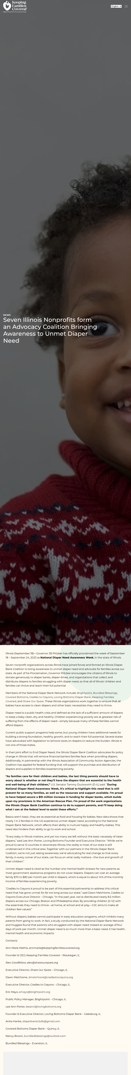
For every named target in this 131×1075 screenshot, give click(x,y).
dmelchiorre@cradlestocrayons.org (50, 977)
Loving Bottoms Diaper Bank (72, 697)
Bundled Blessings (105, 692)
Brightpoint (84, 692)
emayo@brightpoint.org (34, 991)
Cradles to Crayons (41, 697)
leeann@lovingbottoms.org (43, 1006)
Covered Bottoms (17, 697)
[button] (126, 6)
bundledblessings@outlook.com (45, 1036)
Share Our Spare (33, 701)
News (7, 315)
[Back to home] (15, 6)
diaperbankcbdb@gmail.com (41, 1021)
